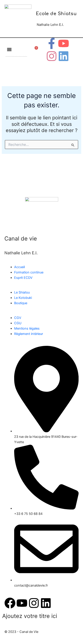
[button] (9, 49)
